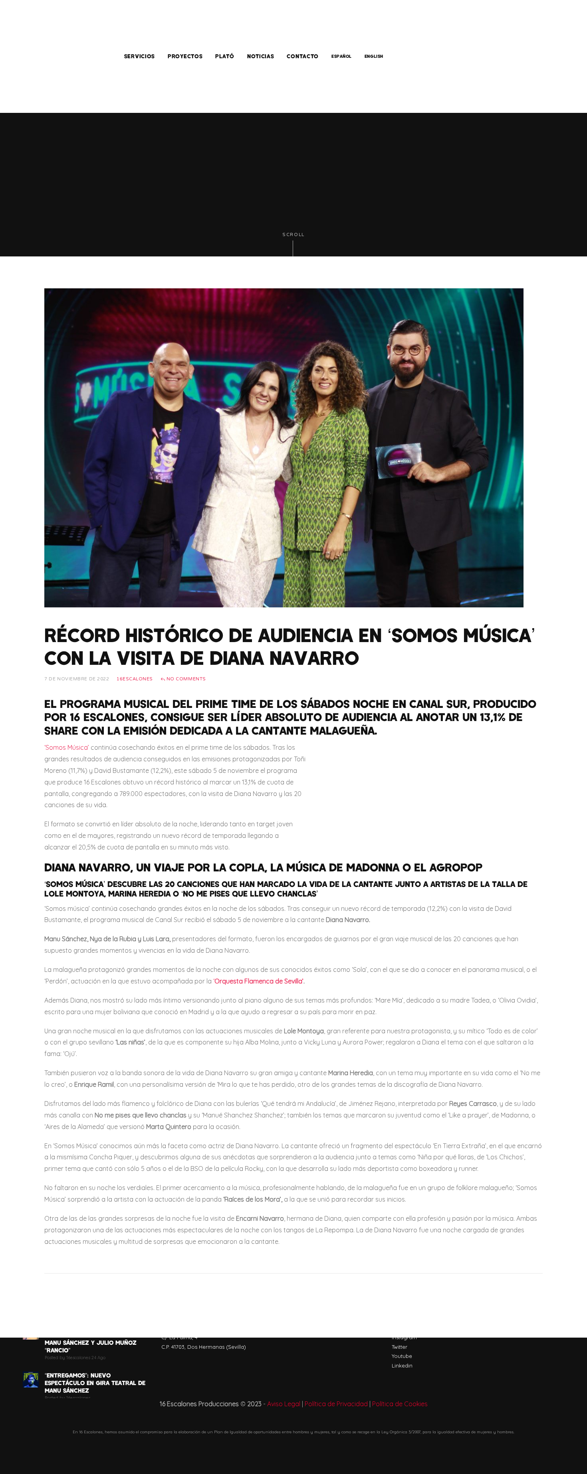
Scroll (293, 234)
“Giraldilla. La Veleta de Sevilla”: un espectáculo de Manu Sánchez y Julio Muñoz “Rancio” (91, 1339)
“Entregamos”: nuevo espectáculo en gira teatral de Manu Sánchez (95, 1383)
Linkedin (402, 1365)
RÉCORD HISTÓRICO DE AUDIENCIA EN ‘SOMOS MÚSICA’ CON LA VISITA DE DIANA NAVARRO (289, 646)
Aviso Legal (283, 1404)
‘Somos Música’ (66, 747)
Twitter (399, 1347)
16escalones (135, 679)
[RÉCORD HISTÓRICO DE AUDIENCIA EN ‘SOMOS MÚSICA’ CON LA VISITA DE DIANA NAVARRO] (284, 447)
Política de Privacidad (336, 1404)
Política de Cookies (400, 1404)
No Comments (185, 679)
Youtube (402, 1356)
